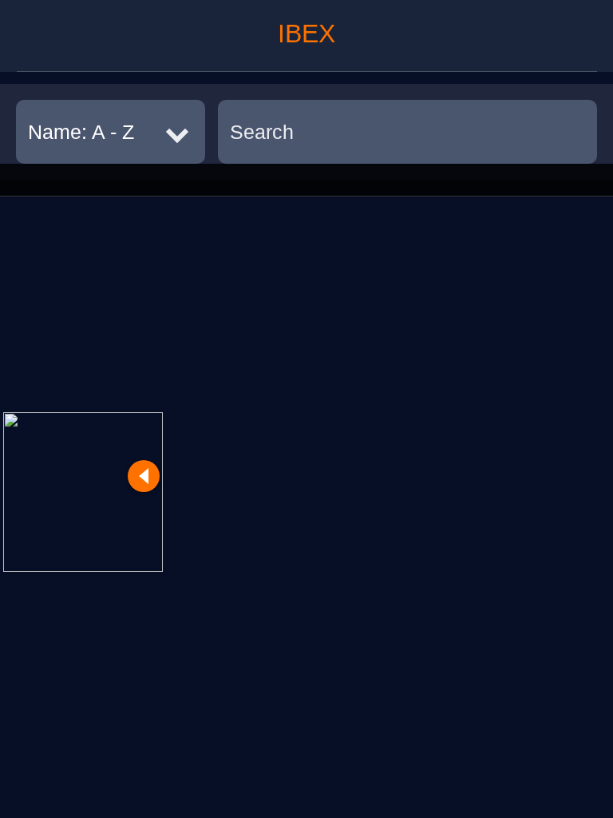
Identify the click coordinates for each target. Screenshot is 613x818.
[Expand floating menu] (83, 492)
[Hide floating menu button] (144, 476)
